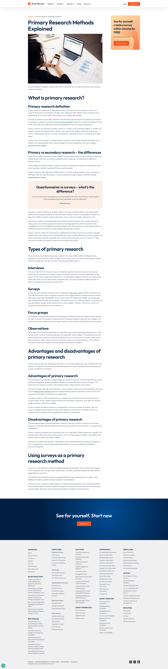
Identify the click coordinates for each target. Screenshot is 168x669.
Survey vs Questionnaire (130, 588)
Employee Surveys (57, 629)
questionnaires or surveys (37, 177)
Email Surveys (80, 618)
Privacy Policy (55, 662)
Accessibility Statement (42, 662)
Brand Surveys (56, 585)
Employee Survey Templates (104, 607)
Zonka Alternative (105, 576)
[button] (51, 4)
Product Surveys (57, 588)
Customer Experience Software (82, 553)
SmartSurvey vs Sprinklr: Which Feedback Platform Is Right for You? (36, 611)
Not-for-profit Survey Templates (106, 629)
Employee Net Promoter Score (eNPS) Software (83, 592)
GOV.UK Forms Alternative (104, 590)
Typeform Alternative (106, 560)
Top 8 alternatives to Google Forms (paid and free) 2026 (35, 633)
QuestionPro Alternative (107, 571)
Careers (30, 561)
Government (56, 621)
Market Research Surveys (60, 583)
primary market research (64, 122)
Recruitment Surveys (58, 573)
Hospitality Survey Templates (105, 612)
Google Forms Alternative (107, 568)
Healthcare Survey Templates (105, 619)
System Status (32, 566)
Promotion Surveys (58, 591)
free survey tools (75, 293)
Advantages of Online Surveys (130, 577)
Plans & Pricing (32, 556)
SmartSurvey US (33, 569)
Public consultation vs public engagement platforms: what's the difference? (34, 583)
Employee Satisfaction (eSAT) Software (83, 597)
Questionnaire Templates (131, 563)
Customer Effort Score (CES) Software (83, 587)
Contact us (31, 558)
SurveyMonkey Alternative (107, 552)
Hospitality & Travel (58, 624)
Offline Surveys (80, 613)
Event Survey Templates (106, 616)
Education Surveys (57, 600)
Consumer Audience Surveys (58, 594)
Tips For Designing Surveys (131, 595)
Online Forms (127, 565)
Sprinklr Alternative (105, 581)
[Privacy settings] (3, 666)
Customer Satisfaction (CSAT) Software (83, 582)
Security (30, 563)
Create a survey (121, 43)
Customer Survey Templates (104, 602)
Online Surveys (80, 610)
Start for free (134, 4)
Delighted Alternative (106, 557)
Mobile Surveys (80, 615)
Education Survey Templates (104, 624)
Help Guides (127, 611)
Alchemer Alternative (106, 563)
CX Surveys (55, 555)
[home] (38, 4)
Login (125, 4)
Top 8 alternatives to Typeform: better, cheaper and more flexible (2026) (36, 646)
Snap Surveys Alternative (107, 565)
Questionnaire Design (130, 560)
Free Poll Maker (128, 557)
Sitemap (30, 662)
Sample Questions (128, 618)
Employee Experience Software (82, 558)
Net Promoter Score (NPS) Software (84, 578)
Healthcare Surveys (58, 616)
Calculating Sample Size (130, 585)
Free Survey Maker (129, 555)
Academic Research (58, 606)
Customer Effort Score (59, 557)
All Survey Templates (105, 633)
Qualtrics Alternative (106, 555)
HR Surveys (55, 570)
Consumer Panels (81, 571)
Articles (31, 17)
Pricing (79, 4)
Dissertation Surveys (58, 608)
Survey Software (128, 552)
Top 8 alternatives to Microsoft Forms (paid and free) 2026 (36, 640)
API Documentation (129, 621)
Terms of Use (65, 662)
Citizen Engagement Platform (82, 568)
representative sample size (43, 391)
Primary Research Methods (128, 582)
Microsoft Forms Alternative (104, 585)
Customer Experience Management (130, 602)
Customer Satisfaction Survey (59, 564)
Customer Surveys (57, 552)
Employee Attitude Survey (131, 598)
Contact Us (74, 662)
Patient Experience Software (82, 563)
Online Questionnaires (130, 568)
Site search (31, 572)
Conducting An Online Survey (130, 592)
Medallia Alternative (105, 579)
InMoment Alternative (106, 573)
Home (30, 553)
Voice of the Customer (59, 560)
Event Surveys (56, 627)
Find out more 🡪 (65, 203)
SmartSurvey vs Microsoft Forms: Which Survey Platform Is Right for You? (36, 597)
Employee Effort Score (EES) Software (83, 601)
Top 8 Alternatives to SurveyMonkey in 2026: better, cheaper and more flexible (36, 625)
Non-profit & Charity (58, 619)
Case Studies (127, 613)
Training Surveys (57, 575)
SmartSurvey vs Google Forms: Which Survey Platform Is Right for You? (36, 590)
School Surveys (56, 603)
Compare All (103, 594)
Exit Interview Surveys (59, 578)
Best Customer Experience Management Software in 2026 (36, 604)
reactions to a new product (37, 145)
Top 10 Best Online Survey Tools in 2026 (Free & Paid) (36, 652)
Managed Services (81, 574)
